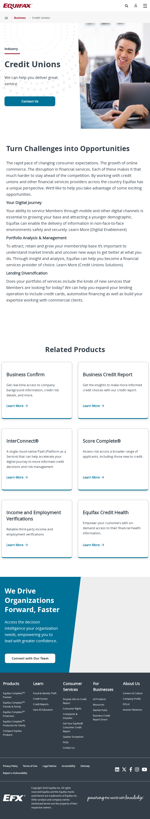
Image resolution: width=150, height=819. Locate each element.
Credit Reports (41, 704)
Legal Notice (49, 766)
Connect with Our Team (30, 658)
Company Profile (132, 698)
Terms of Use (30, 766)
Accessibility (68, 766)
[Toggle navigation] (145, 5)
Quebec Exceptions (73, 736)
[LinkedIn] (117, 769)
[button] (126, 6)
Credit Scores (40, 698)
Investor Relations (132, 709)
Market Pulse (100, 710)
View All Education (43, 709)
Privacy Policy (10, 766)
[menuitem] (126, 6)
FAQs (66, 742)
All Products (99, 699)
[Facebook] (130, 769)
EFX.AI (126, 704)
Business (20, 18)
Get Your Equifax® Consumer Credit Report (73, 727)
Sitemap (85, 766)
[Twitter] (124, 769)
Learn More (15, 406)
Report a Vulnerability (15, 773)
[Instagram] (137, 769)
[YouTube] (144, 769)
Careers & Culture (133, 693)
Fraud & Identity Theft (44, 693)
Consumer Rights (72, 708)
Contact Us (29, 101)
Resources (98, 704)
